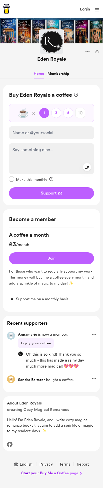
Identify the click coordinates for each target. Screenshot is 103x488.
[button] (97, 10)
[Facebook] (9, 444)
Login (85, 9)
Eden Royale (51, 59)
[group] (51, 266)
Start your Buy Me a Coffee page (49, 473)
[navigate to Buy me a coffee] (6, 9)
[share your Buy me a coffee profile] (96, 51)
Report (83, 464)
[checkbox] (28, 179)
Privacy (46, 464)
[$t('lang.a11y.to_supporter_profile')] (20, 354)
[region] (51, 145)
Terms (64, 464)
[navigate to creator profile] (51, 41)
